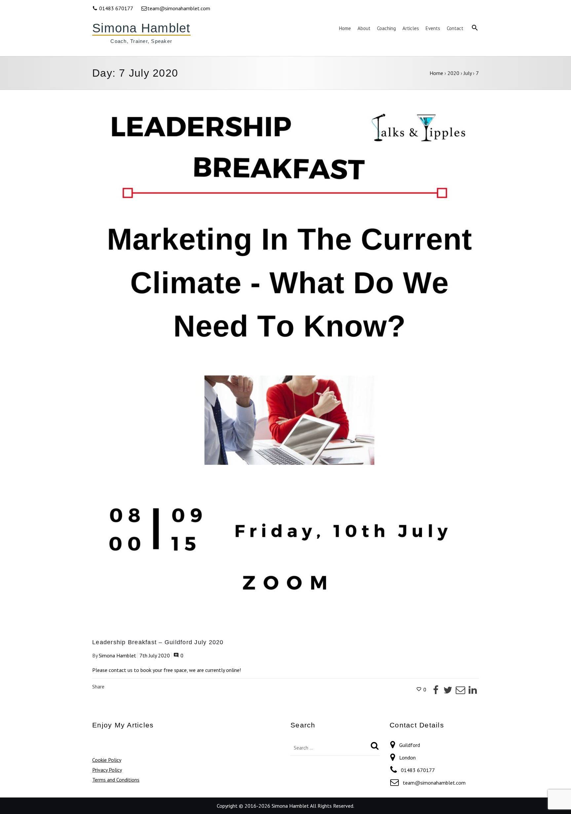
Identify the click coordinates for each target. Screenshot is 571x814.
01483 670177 (116, 8)
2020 (453, 73)
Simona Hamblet (141, 28)
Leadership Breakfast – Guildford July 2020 (158, 642)
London (407, 757)
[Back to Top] (556, 799)
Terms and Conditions (115, 779)
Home (436, 73)
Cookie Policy (106, 760)
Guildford (409, 745)
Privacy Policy (107, 769)
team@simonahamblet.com (178, 8)
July (468, 73)
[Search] (375, 746)
